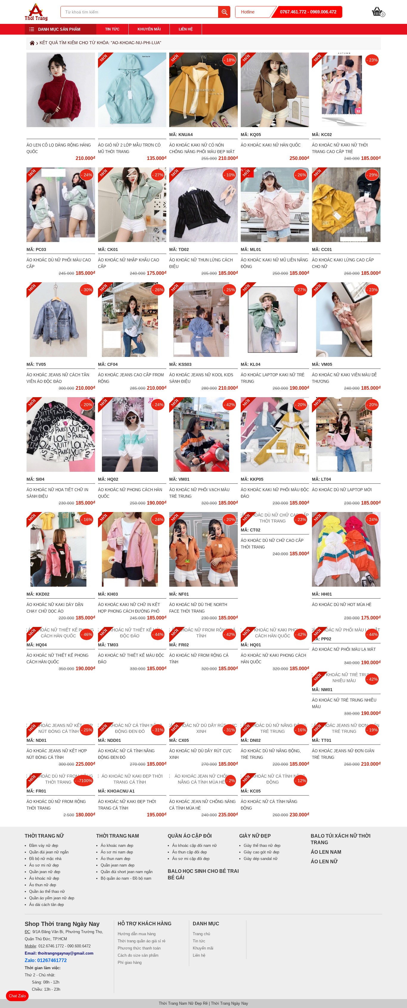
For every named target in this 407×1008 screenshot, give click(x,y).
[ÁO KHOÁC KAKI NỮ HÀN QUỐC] (276, 125)
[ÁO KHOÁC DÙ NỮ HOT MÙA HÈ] (347, 585)
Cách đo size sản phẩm (138, 955)
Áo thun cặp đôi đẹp (189, 852)
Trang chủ (201, 934)
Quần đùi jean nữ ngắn (49, 852)
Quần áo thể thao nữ (47, 891)
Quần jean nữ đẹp (44, 872)
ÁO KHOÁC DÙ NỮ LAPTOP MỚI (342, 490)
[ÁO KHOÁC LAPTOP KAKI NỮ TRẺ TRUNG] (275, 355)
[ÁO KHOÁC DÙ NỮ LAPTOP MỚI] (346, 470)
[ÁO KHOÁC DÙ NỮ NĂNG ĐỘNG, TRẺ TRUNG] (275, 731)
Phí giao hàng (130, 962)
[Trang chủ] (31, 44)
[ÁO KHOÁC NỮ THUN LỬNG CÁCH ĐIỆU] (204, 240)
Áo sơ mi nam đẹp (117, 852)
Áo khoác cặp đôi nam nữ (194, 845)
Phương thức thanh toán (139, 948)
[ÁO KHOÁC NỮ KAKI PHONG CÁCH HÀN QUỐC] (275, 636)
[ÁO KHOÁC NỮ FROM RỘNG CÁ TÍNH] (203, 636)
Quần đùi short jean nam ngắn (127, 872)
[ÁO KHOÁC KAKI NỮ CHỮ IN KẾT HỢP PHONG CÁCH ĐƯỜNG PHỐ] (132, 585)
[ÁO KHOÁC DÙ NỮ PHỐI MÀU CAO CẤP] (62, 240)
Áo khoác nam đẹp (117, 845)
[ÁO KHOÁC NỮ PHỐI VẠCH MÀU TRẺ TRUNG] (203, 470)
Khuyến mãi (149, 29)
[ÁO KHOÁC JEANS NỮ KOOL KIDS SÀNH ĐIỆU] (203, 355)
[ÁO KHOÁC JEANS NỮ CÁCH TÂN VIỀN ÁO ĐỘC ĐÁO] (60, 355)
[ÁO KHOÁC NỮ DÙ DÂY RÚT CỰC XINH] (203, 731)
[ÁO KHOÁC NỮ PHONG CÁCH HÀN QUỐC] (132, 470)
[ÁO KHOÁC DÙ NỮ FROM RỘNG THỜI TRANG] (61, 782)
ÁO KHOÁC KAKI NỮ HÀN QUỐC (271, 145)
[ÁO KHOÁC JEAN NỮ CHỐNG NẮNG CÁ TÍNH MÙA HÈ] (203, 782)
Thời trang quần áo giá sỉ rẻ (141, 941)
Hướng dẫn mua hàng (137, 934)
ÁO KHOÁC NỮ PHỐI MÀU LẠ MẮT (344, 649)
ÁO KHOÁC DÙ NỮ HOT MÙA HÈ (342, 604)
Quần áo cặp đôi (190, 836)
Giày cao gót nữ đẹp (261, 852)
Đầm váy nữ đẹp (43, 845)
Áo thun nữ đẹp (42, 885)
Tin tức (112, 29)
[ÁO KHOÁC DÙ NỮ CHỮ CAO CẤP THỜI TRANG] (275, 521)
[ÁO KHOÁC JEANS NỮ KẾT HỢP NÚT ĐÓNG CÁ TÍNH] (61, 731)
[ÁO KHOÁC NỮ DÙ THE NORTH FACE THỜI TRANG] (204, 585)
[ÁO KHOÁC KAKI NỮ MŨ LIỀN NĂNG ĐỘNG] (276, 240)
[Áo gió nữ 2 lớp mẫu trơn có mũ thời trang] (133, 125)
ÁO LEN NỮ (324, 861)
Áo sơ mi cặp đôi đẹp (190, 858)
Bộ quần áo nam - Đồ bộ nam (126, 878)
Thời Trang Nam (117, 836)
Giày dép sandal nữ (261, 858)
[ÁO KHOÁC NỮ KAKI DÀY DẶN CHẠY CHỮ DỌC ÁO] (60, 585)
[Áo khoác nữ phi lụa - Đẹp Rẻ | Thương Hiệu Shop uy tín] (36, 19)
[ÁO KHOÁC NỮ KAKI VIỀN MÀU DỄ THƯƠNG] (346, 355)
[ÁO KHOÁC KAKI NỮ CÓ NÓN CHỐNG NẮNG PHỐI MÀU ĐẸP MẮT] (204, 125)
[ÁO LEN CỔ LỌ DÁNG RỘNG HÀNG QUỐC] (62, 125)
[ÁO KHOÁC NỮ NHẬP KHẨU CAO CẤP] (133, 240)
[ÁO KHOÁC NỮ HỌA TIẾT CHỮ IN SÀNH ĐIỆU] (62, 470)
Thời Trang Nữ (44, 836)
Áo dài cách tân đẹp (46, 904)
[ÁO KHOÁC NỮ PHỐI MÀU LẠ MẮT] (346, 630)
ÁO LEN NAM (326, 852)
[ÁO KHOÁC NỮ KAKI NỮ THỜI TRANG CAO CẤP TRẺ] (346, 125)
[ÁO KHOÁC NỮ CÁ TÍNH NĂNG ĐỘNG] (275, 782)
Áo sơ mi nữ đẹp (44, 865)
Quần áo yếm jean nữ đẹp (51, 898)
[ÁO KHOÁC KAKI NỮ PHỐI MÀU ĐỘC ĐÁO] (278, 470)
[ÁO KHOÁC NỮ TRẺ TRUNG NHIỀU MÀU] (346, 680)
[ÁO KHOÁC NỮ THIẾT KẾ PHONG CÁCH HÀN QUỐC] (61, 636)
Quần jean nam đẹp (117, 865)
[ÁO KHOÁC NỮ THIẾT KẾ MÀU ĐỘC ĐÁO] (132, 636)
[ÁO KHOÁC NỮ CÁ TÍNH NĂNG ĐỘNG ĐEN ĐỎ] (132, 731)
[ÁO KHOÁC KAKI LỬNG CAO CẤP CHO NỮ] (359, 240)
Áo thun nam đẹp (115, 858)
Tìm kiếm (224, 12)
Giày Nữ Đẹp (255, 836)
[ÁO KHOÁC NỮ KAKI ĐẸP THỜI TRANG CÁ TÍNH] (132, 782)
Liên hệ (186, 29)
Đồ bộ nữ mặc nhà (45, 858)
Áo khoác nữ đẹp (44, 878)
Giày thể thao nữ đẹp (262, 845)
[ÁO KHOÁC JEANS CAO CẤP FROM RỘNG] (132, 355)
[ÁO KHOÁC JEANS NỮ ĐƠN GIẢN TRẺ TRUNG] (346, 731)
